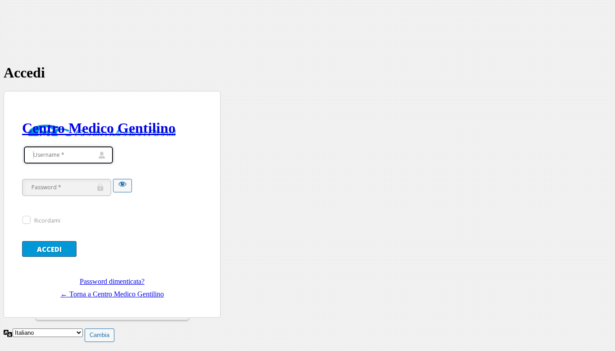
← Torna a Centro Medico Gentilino (112, 294)
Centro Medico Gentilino (99, 128)
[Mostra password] (122, 185)
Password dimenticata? (112, 281)
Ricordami (47, 220)
